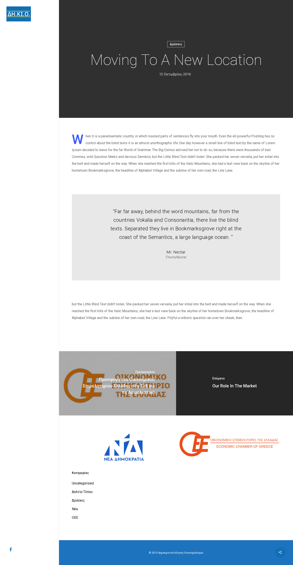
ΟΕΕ (75, 518)
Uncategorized (83, 483)
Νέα (75, 509)
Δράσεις (176, 44)
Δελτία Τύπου (82, 492)
